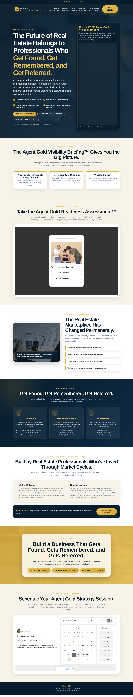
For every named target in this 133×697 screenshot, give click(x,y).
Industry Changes (74, 9)
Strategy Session (97, 9)
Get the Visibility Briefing (110, 9)
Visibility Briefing (56, 9)
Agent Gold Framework (82, 9)
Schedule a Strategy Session (25, 120)
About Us (91, 9)
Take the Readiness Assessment (51, 114)
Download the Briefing (107, 511)
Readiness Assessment (65, 9)
